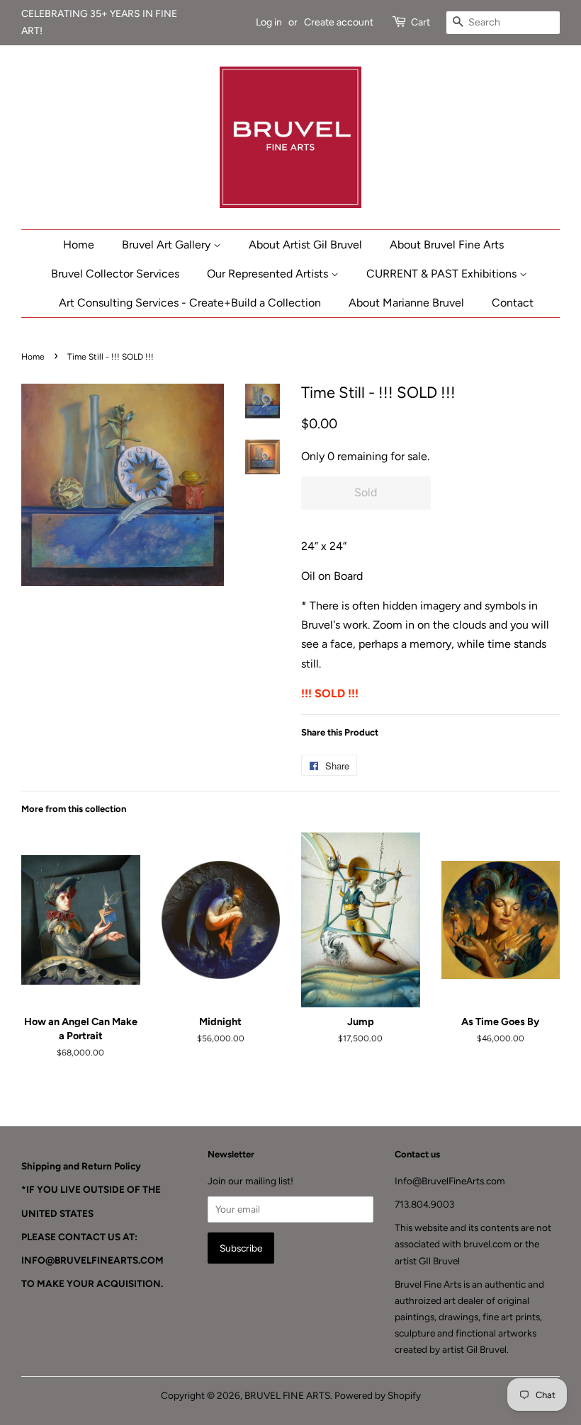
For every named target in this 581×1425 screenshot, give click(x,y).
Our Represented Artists (269, 273)
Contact (513, 302)
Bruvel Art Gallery (167, 244)
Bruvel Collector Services (115, 273)
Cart (420, 22)
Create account (338, 22)
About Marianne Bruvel (406, 302)
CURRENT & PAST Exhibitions (442, 273)
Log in (269, 22)
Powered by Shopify (377, 1395)
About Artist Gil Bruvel (305, 244)
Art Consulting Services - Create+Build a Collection (190, 302)
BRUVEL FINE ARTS (287, 1395)
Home (78, 244)
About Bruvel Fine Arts (447, 244)
